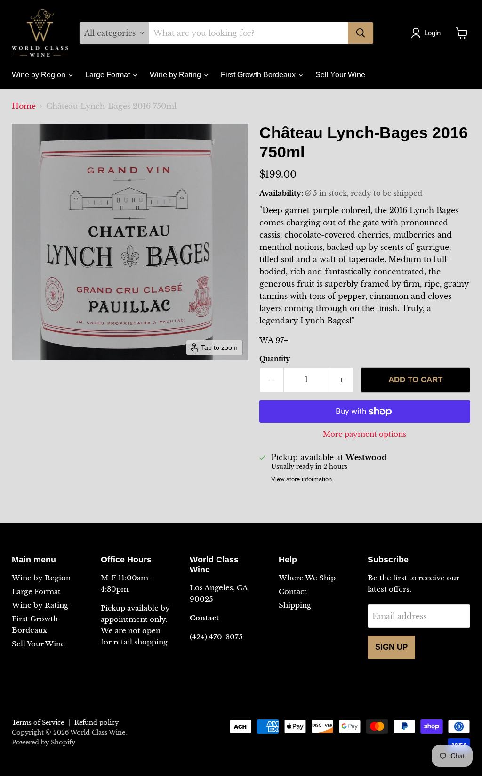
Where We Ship (307, 577)
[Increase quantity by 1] (341, 380)
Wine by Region (39, 75)
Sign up (391, 647)
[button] (427, 33)
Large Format (108, 75)
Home (24, 106)
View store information (301, 479)
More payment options (364, 434)
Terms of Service (38, 722)
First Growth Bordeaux (259, 75)
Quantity (274, 359)
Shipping (295, 605)
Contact (293, 591)
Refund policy (96, 722)
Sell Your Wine (340, 75)
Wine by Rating (176, 75)
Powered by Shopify (43, 742)
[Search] (360, 33)
